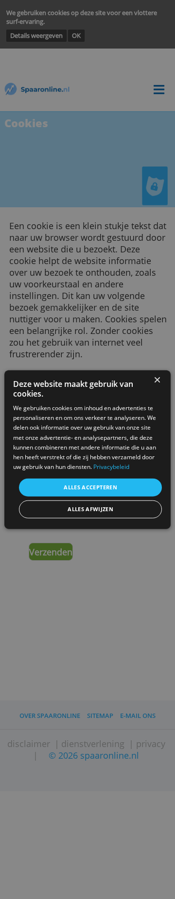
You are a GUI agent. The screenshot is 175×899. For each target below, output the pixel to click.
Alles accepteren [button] (90, 487)
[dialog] (87, 449)
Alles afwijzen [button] (90, 509)
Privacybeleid (111, 467)
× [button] (157, 380)
